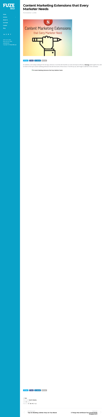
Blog (4, 28)
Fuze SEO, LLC (13, 44)
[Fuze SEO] (9, 6)
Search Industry (33, 400)
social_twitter (8, 34)
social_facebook (11, 34)
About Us (5, 20)
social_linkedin (4, 34)
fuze (26, 398)
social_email (6, 34)
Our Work (5, 22)
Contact (5, 25)
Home (4, 14)
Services (5, 17)
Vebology (86, 64)
